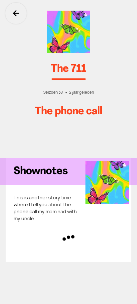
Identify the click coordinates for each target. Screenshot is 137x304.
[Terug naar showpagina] (68, 32)
